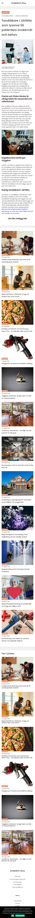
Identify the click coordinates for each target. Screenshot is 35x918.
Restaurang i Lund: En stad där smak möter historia (17, 466)
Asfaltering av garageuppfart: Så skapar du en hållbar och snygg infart (16, 501)
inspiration (5, 12)
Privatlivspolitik (20, 915)
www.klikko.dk (19, 887)
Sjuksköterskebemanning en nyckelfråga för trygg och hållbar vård (16, 605)
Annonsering (17, 901)
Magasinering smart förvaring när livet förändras (16, 570)
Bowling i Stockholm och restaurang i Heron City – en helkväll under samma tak (17, 330)
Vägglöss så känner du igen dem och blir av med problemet (16, 397)
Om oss (17, 903)
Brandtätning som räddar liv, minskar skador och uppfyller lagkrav (15, 639)
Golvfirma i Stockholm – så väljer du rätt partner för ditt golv (17, 431)
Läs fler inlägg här (17, 218)
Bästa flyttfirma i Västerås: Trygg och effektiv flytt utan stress (15, 295)
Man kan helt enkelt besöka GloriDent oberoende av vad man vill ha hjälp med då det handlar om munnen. (17, 211)
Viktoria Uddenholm (22, 15)
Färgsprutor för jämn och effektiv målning (17, 363)
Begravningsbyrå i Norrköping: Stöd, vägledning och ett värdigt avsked (15, 535)
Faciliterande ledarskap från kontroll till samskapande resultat (16, 261)
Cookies (17, 906)
